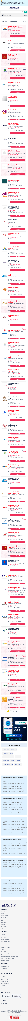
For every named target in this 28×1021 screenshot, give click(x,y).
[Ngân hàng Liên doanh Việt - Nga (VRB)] (4, 616)
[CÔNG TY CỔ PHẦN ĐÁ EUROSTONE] (4, 125)
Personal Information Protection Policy (9, 956)
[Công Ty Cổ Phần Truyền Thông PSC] (4, 534)
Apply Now (18, 50)
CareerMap (3, 917)
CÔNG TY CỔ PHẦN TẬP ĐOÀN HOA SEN (16, 57)
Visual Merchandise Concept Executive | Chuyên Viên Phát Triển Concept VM (14, 574)
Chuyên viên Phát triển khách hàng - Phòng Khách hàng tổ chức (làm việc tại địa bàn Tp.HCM (11, 684)
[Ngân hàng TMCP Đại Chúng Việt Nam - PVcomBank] (4, 672)
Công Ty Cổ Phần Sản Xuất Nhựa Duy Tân (16, 658)
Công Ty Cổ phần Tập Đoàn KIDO (15, 508)
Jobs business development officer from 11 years (13, 893)
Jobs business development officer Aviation (12, 786)
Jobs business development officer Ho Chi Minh (13, 802)
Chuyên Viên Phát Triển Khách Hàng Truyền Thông (14, 533)
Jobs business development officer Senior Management (15, 853)
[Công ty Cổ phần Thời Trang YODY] (4, 576)
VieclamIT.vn (4, 968)
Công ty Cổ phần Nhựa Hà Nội (14, 71)
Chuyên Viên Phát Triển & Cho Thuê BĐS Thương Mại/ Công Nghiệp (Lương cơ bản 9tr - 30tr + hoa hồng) (11, 698)
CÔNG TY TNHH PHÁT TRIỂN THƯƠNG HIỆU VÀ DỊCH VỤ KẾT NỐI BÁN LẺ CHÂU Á (16, 700)
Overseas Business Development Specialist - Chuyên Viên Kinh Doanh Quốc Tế (14, 261)
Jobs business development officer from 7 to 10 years (14, 892)
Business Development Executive (11, 165)
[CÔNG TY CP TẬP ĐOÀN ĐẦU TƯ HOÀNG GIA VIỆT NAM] (4, 303)
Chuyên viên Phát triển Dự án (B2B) (13, 411)
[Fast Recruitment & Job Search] (14, 7)
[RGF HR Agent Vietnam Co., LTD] (4, 98)
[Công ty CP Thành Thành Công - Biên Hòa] (4, 630)
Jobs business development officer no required (13, 883)
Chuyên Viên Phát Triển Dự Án (14, 234)
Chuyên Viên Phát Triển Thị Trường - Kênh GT (14, 506)
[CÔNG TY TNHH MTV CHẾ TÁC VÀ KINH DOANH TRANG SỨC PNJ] (4, 344)
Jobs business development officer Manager (12, 851)
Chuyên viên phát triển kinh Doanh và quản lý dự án (11, 69)
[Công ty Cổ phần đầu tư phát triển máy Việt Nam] (4, 453)
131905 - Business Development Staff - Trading (13, 97)
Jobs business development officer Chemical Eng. (13, 791)
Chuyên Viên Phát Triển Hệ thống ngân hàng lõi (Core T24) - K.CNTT (14, 670)
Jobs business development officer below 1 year (13, 886)
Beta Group (10, 386)
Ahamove (10, 29)
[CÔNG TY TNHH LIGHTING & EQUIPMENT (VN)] (4, 152)
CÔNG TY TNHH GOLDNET (13, 181)
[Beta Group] (4, 385)
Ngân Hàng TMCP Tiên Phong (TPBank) (16, 590)
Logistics (18, 760)
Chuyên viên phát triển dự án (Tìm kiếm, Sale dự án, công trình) (14, 601)
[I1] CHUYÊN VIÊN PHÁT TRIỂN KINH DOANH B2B (14, 83)
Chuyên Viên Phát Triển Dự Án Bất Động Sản (14, 479)
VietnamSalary (4, 915)
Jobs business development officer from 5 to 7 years (14, 890)
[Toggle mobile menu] (2, 8)
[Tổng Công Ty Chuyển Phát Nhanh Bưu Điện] (4, 466)
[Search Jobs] (25, 12)
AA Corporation (11, 222)
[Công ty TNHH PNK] (4, 289)
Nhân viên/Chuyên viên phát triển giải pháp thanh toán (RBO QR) (14, 588)
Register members (5, 928)
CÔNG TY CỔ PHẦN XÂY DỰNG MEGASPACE (14, 603)
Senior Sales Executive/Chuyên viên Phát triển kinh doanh (14, 41)
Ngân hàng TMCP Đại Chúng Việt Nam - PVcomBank (16, 673)
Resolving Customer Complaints (8, 958)
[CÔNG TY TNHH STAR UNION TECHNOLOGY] (4, 208)
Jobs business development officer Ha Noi (12, 800)
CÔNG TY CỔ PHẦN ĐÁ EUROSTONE (15, 126)
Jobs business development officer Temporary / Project (15, 864)
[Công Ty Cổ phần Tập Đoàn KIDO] (4, 507)
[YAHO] (4, 262)
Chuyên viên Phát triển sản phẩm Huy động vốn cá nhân (14, 615)
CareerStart (3, 926)
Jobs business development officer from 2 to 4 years (14, 888)
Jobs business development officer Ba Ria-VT (13, 805)
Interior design (4, 978)
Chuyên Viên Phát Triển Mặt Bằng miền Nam (14, 424)
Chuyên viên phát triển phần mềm (13, 384)
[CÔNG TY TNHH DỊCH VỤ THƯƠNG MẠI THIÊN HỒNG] (4, 42)
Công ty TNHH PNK (12, 290)
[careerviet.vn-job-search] (5, 996)
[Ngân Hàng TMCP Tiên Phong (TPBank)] (4, 589)
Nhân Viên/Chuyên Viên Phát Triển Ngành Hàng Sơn (11, 546)
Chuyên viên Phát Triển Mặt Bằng (13, 370)
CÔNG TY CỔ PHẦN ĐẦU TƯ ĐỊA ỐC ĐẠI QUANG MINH (16, 494)
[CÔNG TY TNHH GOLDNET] (4, 180)
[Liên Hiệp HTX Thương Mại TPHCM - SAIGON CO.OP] (4, 331)
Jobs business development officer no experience (13, 885)
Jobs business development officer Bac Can (12, 807)
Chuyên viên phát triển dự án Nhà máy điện (13, 438)
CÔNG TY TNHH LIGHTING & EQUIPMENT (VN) (16, 153)
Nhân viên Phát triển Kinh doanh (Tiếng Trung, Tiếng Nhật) (14, 220)
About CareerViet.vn (5, 947)
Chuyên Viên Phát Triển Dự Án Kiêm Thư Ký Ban (14, 492)
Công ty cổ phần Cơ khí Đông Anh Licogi (16, 440)
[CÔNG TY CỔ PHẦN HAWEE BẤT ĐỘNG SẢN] (4, 643)
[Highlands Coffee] (4, 425)
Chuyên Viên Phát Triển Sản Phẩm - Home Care (14, 519)
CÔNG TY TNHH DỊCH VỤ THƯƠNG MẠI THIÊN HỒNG (16, 43)
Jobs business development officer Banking (12, 788)
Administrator (4, 988)
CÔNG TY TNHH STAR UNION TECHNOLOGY (14, 209)
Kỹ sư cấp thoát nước (8, 757)
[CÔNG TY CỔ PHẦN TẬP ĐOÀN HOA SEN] (4, 56)
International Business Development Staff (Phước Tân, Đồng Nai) (13, 193)
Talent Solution (4, 937)
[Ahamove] (4, 28)
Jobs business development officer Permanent (13, 862)
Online (12, 760)
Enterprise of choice (9, 15)
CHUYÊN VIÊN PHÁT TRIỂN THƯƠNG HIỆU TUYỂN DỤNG (13, 451)
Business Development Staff (13, 110)
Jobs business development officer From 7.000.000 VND (15, 827)
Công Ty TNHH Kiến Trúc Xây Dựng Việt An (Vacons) (16, 167)
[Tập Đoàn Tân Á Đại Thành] (4, 412)
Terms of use (4, 954)
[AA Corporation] (4, 221)
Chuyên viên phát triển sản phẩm (13, 397)
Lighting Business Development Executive (11, 151)
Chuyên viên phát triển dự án (13, 288)
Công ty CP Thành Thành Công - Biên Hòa (16, 631)
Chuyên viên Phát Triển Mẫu (13, 343)
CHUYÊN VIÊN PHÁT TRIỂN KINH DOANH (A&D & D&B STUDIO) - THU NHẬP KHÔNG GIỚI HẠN (14, 124)
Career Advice (4, 919)
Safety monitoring (5, 983)
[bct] (14, 1017)
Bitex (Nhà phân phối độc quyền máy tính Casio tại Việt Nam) (16, 563)
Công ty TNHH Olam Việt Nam (14, 112)
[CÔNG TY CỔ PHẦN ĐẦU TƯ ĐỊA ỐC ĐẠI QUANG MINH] (4, 493)
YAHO (9, 263)
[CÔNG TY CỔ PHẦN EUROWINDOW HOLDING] (4, 358)
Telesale (3, 985)
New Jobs (3, 911)
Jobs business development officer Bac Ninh (12, 812)
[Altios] (4, 139)
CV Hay (2, 913)
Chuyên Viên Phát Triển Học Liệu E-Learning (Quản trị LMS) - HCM (11, 656)
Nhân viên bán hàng (8, 764)
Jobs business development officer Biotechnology (13, 790)
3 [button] (13, 711)
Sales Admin (6, 749)
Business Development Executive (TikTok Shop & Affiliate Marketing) (14, 206)
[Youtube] (6, 1003)
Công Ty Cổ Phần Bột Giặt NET (14, 521)
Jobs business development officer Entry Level (13, 843)
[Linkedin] (3, 1003)
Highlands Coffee (12, 426)
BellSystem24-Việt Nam (13, 85)
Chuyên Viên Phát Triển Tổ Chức (11, 301)
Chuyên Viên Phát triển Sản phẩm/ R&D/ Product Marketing (13, 561)
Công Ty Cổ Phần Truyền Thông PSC (15, 535)
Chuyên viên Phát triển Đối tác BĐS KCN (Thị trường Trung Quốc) (11, 642)
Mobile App (3, 922)
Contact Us (3, 970)
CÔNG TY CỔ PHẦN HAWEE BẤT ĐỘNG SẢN (16, 644)
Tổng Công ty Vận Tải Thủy (14, 276)
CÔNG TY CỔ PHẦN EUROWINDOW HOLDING (15, 358)
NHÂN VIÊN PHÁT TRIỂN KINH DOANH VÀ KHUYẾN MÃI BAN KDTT (14, 329)
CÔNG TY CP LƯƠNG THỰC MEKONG (15, 399)
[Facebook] (1, 1003)
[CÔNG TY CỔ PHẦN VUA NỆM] (4, 371)
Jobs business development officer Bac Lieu (12, 811)
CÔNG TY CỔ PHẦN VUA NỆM (14, 372)
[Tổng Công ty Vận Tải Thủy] (4, 276)
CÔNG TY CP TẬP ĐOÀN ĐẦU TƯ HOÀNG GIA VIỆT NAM (16, 304)
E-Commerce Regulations (6, 953)
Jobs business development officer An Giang (12, 804)
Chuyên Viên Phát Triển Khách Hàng (14, 247)
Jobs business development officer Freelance (13, 866)
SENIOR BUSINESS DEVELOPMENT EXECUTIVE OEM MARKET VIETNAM (14, 137)
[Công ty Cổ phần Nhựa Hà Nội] (4, 70)
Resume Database (5, 936)
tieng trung (6, 760)
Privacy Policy (4, 949)
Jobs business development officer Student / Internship (15, 842)
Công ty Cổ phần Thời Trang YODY (15, 576)
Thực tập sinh (18, 764)
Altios (9, 139)
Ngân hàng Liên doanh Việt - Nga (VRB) (16, 617)
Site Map (3, 924)
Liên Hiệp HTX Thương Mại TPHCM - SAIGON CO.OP (15, 331)
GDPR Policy (3, 951)
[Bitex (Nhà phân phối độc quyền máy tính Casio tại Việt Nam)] (4, 562)
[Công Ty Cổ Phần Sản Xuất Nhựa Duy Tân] (4, 658)
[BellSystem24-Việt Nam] (4, 84)
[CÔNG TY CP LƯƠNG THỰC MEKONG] (4, 398)
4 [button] (16, 711)
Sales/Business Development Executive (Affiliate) (14, 179)
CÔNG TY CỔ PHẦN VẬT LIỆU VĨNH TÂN (16, 318)
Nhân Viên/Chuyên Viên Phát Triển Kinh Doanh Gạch (11, 55)
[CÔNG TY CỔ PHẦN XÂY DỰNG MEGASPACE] (4, 603)
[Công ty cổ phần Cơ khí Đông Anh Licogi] (4, 439)
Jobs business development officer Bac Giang (13, 809)
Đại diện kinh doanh (8, 753)
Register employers (5, 941)
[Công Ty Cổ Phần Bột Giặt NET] (4, 521)
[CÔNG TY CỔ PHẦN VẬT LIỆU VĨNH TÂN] (4, 317)
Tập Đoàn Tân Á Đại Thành (13, 413)
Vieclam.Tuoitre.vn (5, 966)
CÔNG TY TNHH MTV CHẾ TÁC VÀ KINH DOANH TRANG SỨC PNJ (16, 345)
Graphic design (4, 981)
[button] (26, 1)
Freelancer (3, 976)
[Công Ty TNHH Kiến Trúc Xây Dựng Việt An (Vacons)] (4, 166)
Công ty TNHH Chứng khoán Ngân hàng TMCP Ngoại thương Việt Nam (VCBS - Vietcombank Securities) (16, 686)
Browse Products (5, 939)
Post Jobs (3, 934)
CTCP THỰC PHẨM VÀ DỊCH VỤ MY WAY (16, 236)
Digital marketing (5, 979)
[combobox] (12, 12)
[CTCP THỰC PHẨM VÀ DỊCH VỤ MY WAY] (4, 235)
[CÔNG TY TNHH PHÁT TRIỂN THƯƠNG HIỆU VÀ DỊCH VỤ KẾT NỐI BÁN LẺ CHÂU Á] (4, 699)
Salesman (18, 757)
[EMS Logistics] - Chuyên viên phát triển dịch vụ (13, 465)
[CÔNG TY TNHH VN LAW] (4, 248)
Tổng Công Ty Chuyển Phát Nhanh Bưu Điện (16, 467)
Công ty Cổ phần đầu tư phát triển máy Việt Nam (16, 454)
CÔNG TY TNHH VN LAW (13, 249)
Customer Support (5, 960)
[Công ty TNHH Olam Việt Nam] (4, 111)
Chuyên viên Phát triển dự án (13, 356)
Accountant (14, 749)
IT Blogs (3, 920)
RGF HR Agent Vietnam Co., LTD (15, 99)
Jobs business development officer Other (12, 867)
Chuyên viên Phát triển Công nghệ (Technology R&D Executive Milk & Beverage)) (14, 629)
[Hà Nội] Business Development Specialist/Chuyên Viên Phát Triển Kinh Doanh (12, 27)
